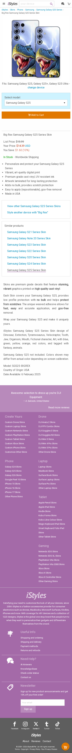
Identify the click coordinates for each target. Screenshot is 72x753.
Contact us (26, 677)
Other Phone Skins (14, 496)
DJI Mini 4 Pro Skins (48, 443)
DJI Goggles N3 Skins (49, 435)
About (26, 741)
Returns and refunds (30, 650)
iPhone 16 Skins (12, 488)
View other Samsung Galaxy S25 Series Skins (34, 206)
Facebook (14, 729)
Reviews (35, 741)
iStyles (5, 10)
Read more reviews (58, 407)
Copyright (24, 749)
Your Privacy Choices (49, 749)
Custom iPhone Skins (15, 447)
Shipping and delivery (31, 642)
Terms (17, 749)
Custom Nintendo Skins (16, 430)
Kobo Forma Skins (47, 515)
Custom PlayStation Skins (17, 435)
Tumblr (47, 729)
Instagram (25, 729)
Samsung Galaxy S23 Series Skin (26, 244)
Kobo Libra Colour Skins (50, 520)
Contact (47, 741)
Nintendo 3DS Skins (48, 551)
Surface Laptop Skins (49, 479)
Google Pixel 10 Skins (15, 479)
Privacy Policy (35, 749)
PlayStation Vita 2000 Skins (51, 564)
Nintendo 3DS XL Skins (50, 556)
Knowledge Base (29, 669)
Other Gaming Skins (48, 581)
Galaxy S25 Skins (13, 471)
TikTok (57, 729)
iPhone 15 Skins (12, 483)
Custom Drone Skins (15, 422)
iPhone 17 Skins (12, 492)
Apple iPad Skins (47, 507)
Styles (12, 3)
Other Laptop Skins (48, 488)
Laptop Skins (45, 466)
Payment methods (29, 646)
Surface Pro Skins (47, 483)
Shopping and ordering (32, 638)
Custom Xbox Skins (14, 443)
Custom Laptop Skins (15, 426)
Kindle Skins (44, 511)
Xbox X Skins (45, 573)
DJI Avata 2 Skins (47, 422)
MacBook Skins (46, 471)
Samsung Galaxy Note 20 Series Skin (29, 238)
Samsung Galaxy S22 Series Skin (26, 251)
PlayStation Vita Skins (49, 560)
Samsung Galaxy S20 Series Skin (26, 257)
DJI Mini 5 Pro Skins (48, 447)
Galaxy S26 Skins (13, 475)
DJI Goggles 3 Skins (48, 430)
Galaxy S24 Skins (13, 466)
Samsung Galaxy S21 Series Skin (26, 232)
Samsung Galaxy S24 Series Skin (26, 263)
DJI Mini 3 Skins (46, 439)
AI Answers (26, 664)
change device (36, 87)
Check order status (30, 673)
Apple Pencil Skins (47, 502)
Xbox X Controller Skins (50, 577)
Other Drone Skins (47, 452)
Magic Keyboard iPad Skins (52, 524)
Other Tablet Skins (47, 536)
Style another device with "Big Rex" (27, 212)
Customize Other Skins (16, 452)
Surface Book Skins (48, 475)
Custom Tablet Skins (15, 439)
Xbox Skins (44, 568)
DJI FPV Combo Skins (49, 426)
